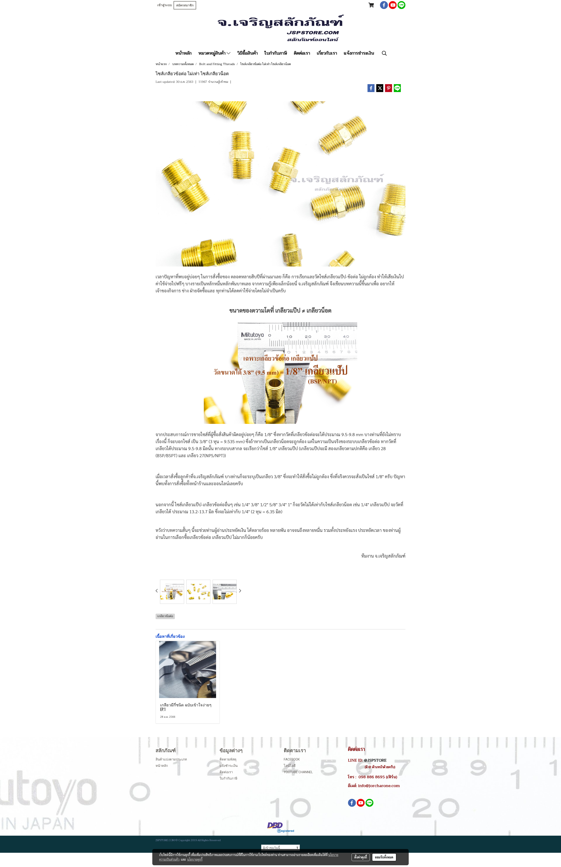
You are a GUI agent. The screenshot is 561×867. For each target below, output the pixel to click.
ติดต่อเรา (302, 53)
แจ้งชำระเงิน (229, 766)
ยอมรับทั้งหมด (384, 857)
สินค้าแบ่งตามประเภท (171, 759)
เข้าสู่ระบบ (164, 5)
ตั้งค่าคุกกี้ (360, 857)
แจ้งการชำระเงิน (359, 53)
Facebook (292, 759)
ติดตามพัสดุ (228, 759)
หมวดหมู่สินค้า (212, 53)
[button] (384, 53)
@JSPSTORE (375, 760)
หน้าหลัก (183, 53)
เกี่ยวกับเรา (327, 53)
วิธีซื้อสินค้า (247, 53)
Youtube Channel (298, 772)
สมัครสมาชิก (185, 5)
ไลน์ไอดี (290, 766)
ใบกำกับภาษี (276, 53)
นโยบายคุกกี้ (194, 859)
